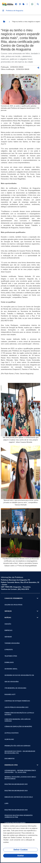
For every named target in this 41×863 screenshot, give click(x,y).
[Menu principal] (3, 10)
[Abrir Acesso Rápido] (27, 4)
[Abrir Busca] (38, 4)
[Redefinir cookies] (23, 4)
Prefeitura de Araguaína (14, 10)
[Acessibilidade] (20, 4)
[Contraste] (16, 4)
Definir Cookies (21, 850)
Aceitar (20, 856)
